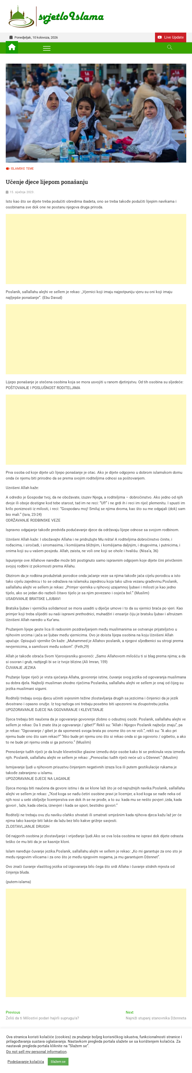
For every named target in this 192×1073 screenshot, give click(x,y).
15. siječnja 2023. (22, 192)
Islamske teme (22, 168)
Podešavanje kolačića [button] (26, 1061)
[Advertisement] (96, 249)
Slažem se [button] (58, 1061)
